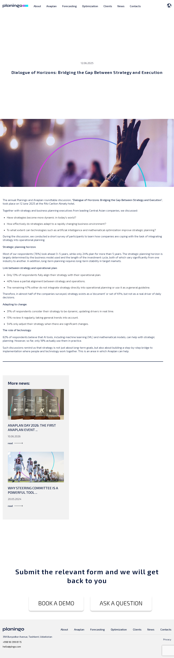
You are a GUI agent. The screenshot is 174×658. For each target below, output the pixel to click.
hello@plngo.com (12, 646)
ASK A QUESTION (121, 603)
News (120, 6)
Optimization (90, 6)
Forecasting (69, 6)
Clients (107, 6)
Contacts (135, 6)
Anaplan (51, 6)
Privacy (167, 639)
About (37, 6)
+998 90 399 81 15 (12, 642)
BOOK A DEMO (56, 603)
